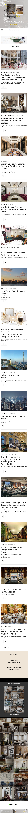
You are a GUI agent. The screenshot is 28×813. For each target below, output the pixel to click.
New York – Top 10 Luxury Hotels (13, 292)
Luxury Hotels (20, 158)
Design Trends (10, 247)
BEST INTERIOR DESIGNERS (14, 672)
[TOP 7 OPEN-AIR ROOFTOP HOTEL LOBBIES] (14, 575)
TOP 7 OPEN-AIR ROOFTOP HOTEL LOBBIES (13, 590)
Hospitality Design (5, 72)
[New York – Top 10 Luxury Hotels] (14, 277)
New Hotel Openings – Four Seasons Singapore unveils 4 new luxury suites (13, 505)
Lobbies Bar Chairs (18, 329)
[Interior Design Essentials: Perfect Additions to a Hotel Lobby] (14, 192)
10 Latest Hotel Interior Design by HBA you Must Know (12, 549)
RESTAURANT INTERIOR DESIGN (14, 667)
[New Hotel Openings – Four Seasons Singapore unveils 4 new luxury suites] (14, 487)
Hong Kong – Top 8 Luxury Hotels (13, 417)
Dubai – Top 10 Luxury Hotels (11, 376)
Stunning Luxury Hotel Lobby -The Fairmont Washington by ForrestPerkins (11, 460)
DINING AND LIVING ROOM (14, 662)
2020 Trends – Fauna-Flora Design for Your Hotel (13, 253)
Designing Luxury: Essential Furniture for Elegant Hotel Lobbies (13, 166)
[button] (26, 701)
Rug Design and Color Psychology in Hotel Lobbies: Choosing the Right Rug (14, 77)
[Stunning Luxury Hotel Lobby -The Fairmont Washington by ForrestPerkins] (14, 442)
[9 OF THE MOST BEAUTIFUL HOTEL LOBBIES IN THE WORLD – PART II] (14, 614)
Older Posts (6, 647)
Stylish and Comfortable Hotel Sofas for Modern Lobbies (12, 120)
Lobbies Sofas (11, 115)
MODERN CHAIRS (14, 660)
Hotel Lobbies (13, 72)
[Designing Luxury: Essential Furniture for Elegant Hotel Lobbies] (14, 146)
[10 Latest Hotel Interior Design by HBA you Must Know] (14, 532)
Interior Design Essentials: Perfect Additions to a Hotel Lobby (13, 209)
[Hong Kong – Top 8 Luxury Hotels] (14, 401)
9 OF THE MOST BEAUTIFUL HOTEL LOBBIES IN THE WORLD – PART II (13, 631)
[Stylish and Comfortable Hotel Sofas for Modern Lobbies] (14, 103)
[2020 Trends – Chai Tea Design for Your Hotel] (14, 317)
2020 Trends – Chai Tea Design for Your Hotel (11, 335)
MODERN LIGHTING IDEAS (14, 665)
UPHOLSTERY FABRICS (14, 669)
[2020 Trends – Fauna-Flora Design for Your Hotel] (14, 235)
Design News (3, 247)
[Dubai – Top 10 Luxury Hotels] (14, 360)
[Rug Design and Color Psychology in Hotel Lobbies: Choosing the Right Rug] (14, 60)
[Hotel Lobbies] (14, 30)
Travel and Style (5, 500)
